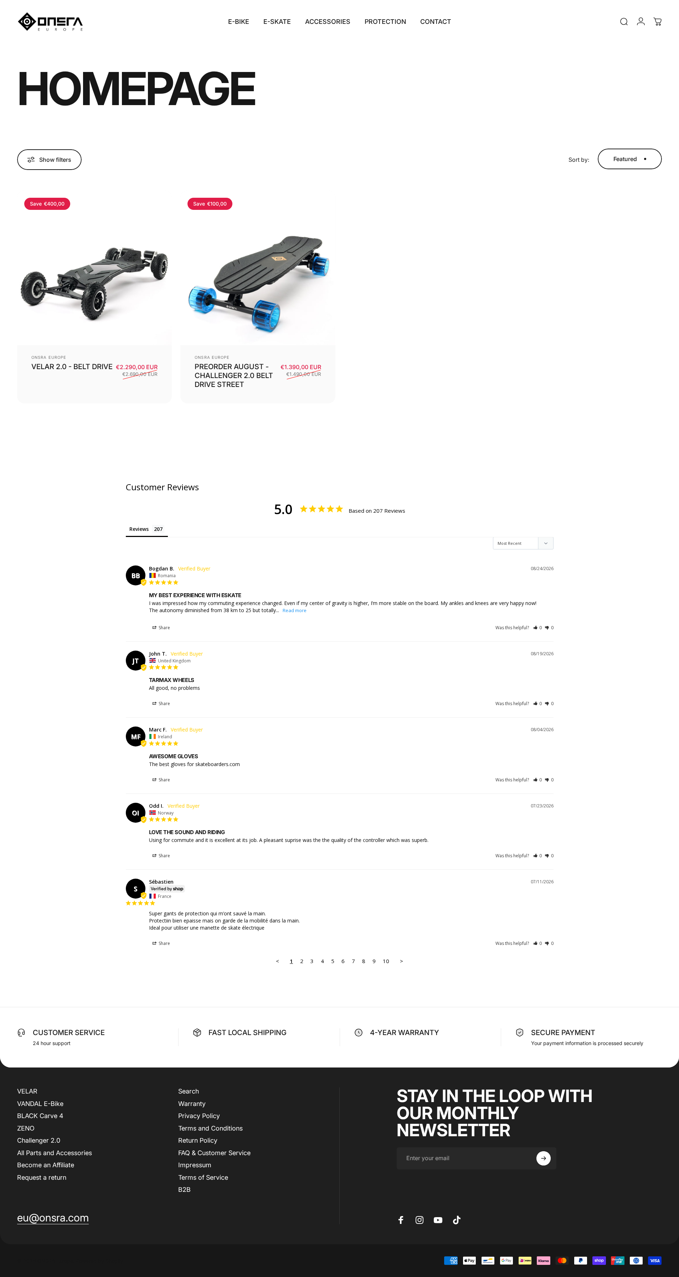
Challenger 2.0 (38, 1140)
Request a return (41, 1177)
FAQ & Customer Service (214, 1152)
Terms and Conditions (210, 1128)
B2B (184, 1189)
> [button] (401, 961)
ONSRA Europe (48, 357)
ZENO (26, 1128)
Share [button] (164, 628)
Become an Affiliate (45, 1165)
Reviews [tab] (139, 529)
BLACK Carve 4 (40, 1116)
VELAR (27, 1091)
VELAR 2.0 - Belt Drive (72, 366)
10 (386, 961)
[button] (538, 628)
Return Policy (197, 1140)
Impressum (194, 1165)
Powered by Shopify (99, 1260)
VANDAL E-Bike (40, 1103)
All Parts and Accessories (54, 1152)
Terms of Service (203, 1177)
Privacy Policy (199, 1116)
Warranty (192, 1103)
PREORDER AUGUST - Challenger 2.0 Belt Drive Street (234, 375)
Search (188, 1091)
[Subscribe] (543, 1158)
